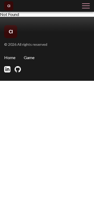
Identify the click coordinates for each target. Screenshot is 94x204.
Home (9, 57)
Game (29, 57)
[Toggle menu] (86, 6)
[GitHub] (18, 69)
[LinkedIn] (7, 69)
